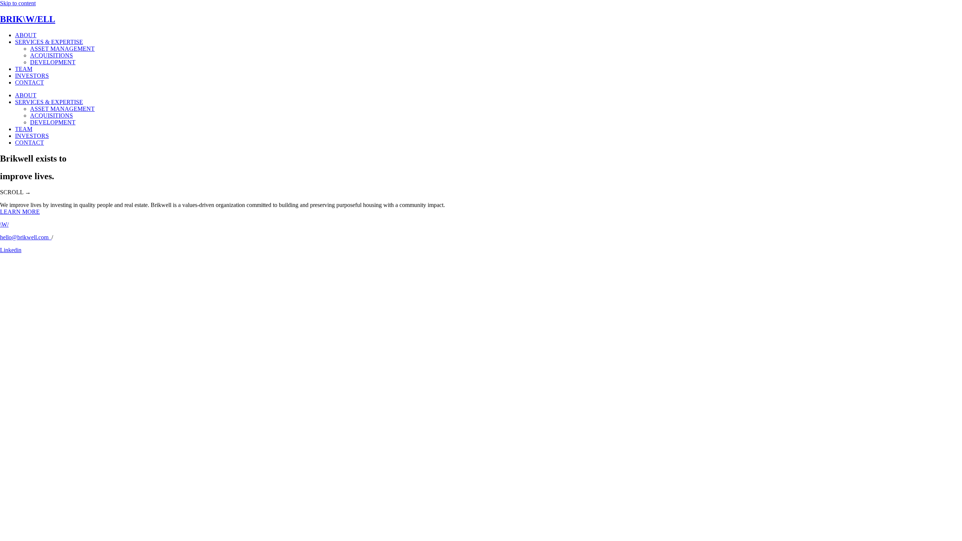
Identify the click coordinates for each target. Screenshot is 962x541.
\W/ (4, 224)
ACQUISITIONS (51, 55)
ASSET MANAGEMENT (62, 48)
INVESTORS (32, 76)
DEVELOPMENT (53, 62)
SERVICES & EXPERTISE (49, 42)
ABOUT (25, 35)
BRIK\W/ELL (27, 19)
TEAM (23, 69)
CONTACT (29, 82)
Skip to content (18, 3)
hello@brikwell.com (25, 237)
